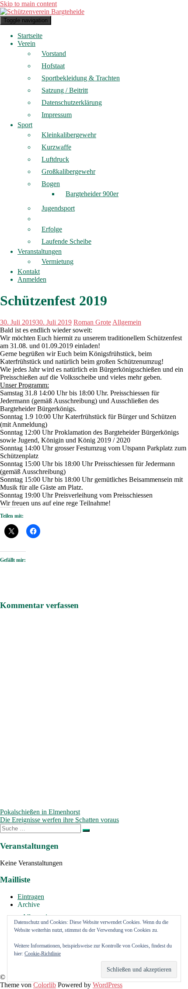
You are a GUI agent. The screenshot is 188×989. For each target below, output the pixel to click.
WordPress (107, 985)
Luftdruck (55, 159)
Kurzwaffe (56, 147)
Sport (24, 124)
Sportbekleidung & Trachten (81, 78)
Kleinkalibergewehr (69, 134)
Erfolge (52, 229)
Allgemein (126, 322)
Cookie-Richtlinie (42, 954)
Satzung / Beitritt (65, 90)
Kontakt (28, 271)
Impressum (57, 114)
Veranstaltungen (39, 251)
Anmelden (31, 279)
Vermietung (57, 261)
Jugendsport (58, 208)
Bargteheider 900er (92, 193)
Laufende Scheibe (66, 241)
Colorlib (44, 985)
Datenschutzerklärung (72, 102)
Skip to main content (28, 3)
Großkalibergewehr (68, 171)
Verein (26, 43)
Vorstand (54, 53)
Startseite (29, 35)
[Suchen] (86, 830)
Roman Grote (92, 322)
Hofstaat (53, 65)
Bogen (51, 183)
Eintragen (30, 896)
